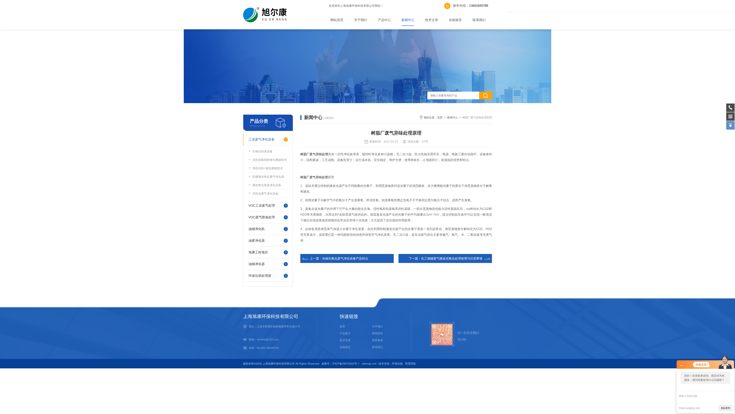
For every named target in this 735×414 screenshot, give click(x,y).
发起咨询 (725, 408)
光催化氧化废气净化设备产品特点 (345, 258)
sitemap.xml (369, 363)
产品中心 (384, 20)
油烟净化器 (256, 264)
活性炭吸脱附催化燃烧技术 (269, 159)
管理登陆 (410, 363)
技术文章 (431, 20)
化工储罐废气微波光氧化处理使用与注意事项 (451, 258)
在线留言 (455, 20)
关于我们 (360, 20)
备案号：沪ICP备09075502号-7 (340, 363)
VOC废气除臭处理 (261, 217)
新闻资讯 (377, 333)
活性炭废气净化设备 (265, 193)
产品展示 (345, 333)
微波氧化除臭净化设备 (266, 185)
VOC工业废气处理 (261, 205)
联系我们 (479, 20)
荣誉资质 (377, 340)
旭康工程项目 (258, 252)
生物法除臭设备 (262, 151)
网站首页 (336, 20)
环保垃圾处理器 (259, 276)
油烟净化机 (256, 229)
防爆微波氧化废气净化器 (268, 176)
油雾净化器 (256, 240)
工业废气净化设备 (261, 139)
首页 (440, 117)
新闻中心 (407, 20)
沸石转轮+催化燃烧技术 (267, 168)
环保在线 (397, 363)
